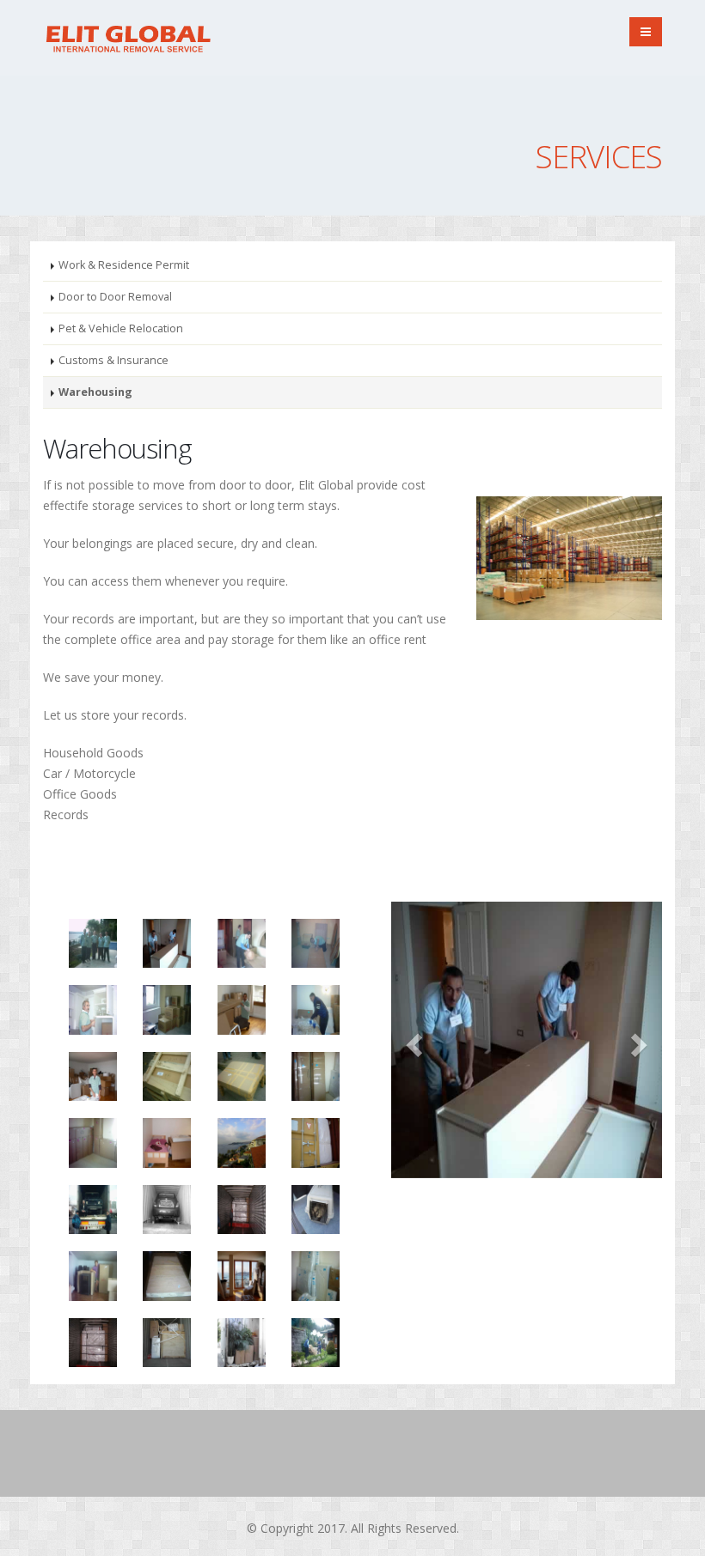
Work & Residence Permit (123, 265)
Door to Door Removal (115, 296)
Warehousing (95, 392)
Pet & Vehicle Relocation (120, 328)
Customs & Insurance (113, 360)
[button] (411, 1040)
